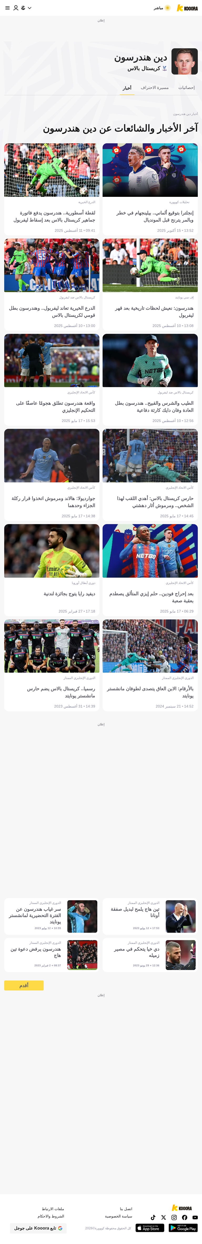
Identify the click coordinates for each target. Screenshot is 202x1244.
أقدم (23, 985)
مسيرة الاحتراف (155, 87)
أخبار (127, 88)
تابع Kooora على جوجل (35, 1228)
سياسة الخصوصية (118, 1216)
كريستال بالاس (144, 68)
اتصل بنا (126, 1209)
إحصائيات (186, 87)
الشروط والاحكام (51, 1216)
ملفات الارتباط (53, 1209)
